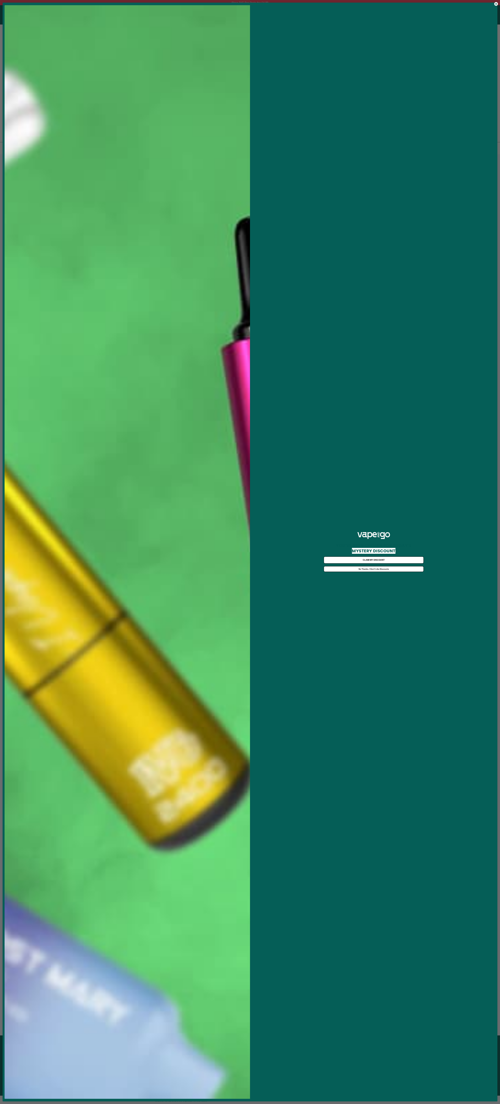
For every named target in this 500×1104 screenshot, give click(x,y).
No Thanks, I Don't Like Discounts (374, 569)
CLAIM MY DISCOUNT (374, 560)
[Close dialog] (496, 4)
